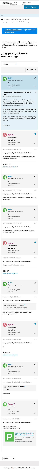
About (23, 4)
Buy (15, 2)
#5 (35, 258)
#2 (35, 149)
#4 (35, 223)
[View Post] (24, 305)
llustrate (7, 3)
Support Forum (26, 2)
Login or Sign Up (30, 7)
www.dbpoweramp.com (10, 167)
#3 (35, 190)
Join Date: (11, 85)
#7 (35, 339)
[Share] (34, 86)
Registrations (13, 4)
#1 (35, 92)
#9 (35, 419)
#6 (35, 297)
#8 (35, 378)
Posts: (10, 87)
